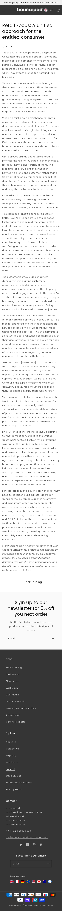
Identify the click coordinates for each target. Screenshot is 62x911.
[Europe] (28, 882)
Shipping (11, 755)
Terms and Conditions (19, 782)
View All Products (15, 721)
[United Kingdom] (12, 882)
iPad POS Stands (15, 701)
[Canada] (39, 882)
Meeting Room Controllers (21, 708)
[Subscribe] (52, 638)
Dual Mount (12, 694)
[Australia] (44, 882)
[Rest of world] (50, 882)
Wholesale (12, 762)
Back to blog (33, 582)
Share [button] (9, 46)
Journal (10, 769)
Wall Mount (12, 687)
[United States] (33, 882)
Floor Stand (12, 681)
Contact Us (12, 748)
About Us (11, 741)
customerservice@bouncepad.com (27, 837)
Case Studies (13, 775)
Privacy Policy (14, 789)
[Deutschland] (23, 882)
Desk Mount (12, 674)
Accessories (13, 715)
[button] (3, 10)
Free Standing (14, 667)
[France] (17, 882)
